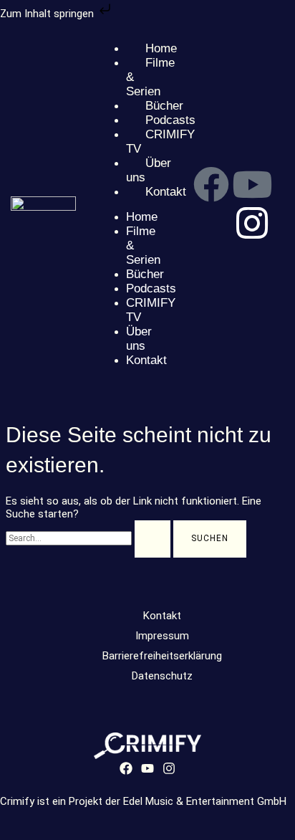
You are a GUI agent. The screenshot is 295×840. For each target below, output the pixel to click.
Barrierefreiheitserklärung (162, 655)
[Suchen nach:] (89, 537)
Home (142, 217)
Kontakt (146, 360)
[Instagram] (169, 771)
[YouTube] (147, 771)
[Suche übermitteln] (152, 539)
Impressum (162, 635)
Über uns (139, 339)
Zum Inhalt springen (48, 13)
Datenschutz (162, 675)
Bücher (145, 274)
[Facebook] (126, 771)
